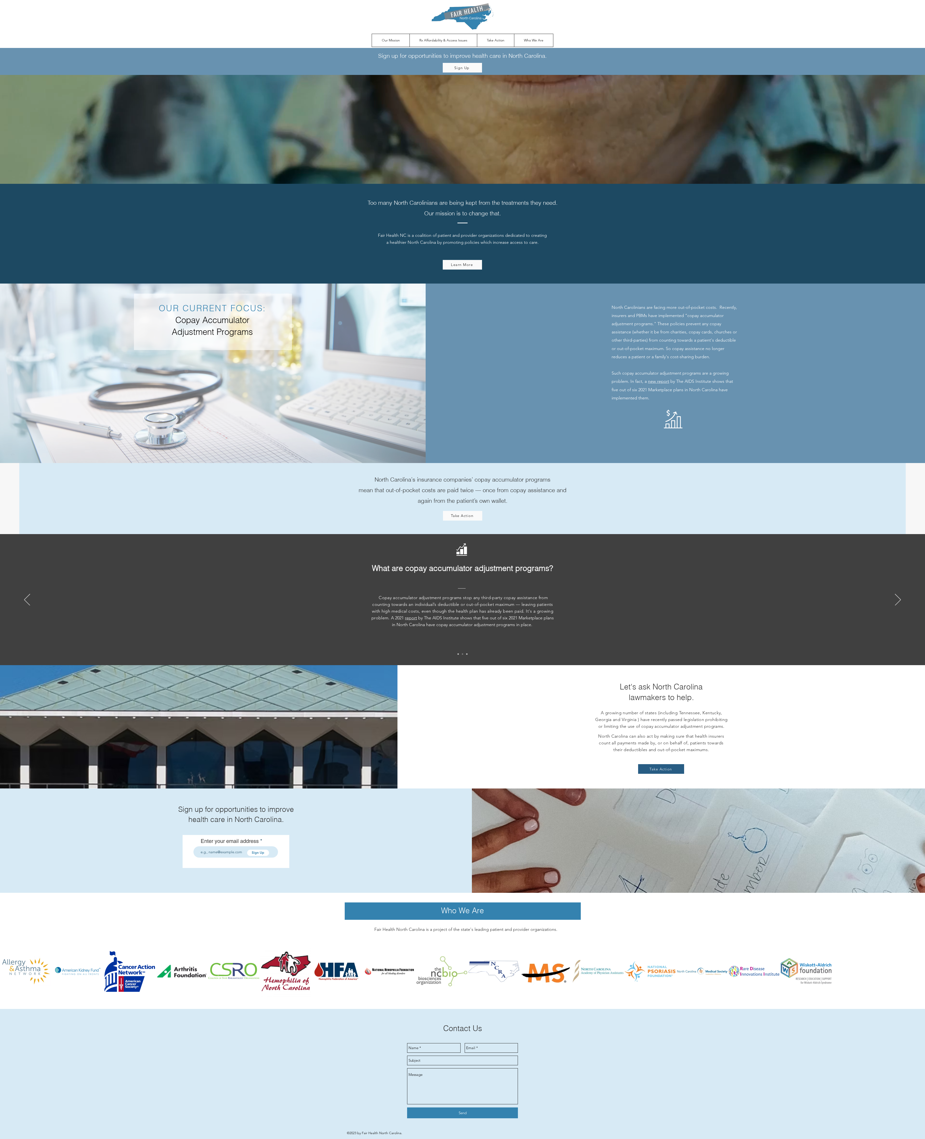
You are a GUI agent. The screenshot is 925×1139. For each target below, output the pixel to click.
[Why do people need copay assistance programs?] (458, 654)
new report (658, 381)
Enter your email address (230, 841)
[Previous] (27, 600)
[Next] (898, 600)
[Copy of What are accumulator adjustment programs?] (467, 654)
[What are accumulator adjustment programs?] (462, 654)
